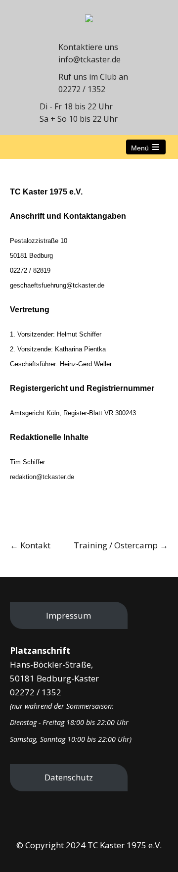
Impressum (68, 615)
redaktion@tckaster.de (42, 477)
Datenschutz (68, 777)
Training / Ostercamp (121, 545)
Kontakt (30, 545)
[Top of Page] (153, 849)
